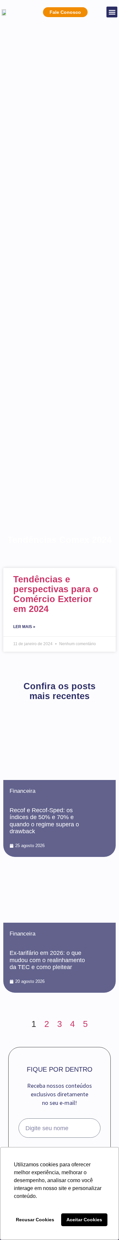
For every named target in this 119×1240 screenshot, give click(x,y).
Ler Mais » (24, 626)
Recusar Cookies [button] (35, 1219)
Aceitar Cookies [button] (84, 1219)
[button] (111, 12)
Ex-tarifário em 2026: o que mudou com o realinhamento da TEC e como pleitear (47, 960)
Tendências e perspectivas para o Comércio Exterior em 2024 (56, 594)
